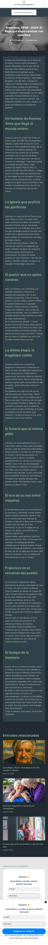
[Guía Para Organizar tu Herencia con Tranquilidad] (24, 790)
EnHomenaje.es (32, 40)
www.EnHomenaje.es (24, 12)
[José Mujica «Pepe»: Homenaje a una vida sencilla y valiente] (24, 752)
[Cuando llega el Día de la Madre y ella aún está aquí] (24, 829)
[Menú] (44, 4)
